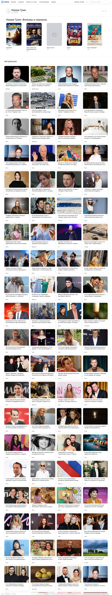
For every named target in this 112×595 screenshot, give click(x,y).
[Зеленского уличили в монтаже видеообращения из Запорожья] (16, 78)
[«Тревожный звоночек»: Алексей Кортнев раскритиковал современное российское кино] (95, 78)
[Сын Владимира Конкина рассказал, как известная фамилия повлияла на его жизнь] (43, 157)
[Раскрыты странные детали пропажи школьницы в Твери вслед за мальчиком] (43, 315)
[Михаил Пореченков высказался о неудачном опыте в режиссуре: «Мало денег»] (95, 341)
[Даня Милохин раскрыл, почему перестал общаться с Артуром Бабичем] (95, 473)
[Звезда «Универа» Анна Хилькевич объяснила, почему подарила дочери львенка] (43, 499)
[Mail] (2, 2)
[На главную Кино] (6, 2)
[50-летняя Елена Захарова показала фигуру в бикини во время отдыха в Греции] (43, 525)
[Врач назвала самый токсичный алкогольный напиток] (95, 315)
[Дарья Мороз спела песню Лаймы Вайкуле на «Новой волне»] (43, 473)
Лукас (69, 47)
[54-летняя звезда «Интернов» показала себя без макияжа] (69, 341)
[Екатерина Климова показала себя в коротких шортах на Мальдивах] (95, 210)
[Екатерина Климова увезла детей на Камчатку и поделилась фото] (16, 183)
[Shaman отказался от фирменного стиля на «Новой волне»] (69, 236)
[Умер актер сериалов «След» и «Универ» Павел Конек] (69, 183)
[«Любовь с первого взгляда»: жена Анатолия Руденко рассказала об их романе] (95, 183)
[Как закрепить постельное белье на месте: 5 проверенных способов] (95, 131)
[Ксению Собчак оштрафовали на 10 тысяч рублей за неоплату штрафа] (16, 420)
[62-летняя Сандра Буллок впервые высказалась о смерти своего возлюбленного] (16, 446)
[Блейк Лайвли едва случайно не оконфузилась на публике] (95, 262)
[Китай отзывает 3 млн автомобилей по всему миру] (43, 104)
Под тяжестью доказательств (31, 48)
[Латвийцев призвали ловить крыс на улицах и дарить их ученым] (43, 394)
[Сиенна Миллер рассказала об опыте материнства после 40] (16, 525)
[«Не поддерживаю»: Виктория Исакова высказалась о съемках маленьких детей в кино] (16, 157)
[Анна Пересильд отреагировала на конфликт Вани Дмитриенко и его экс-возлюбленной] (16, 499)
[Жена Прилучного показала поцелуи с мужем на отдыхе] (95, 394)
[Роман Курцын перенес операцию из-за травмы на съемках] (95, 367)
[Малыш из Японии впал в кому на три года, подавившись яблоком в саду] (69, 499)
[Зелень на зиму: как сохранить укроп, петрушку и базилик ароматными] (43, 78)
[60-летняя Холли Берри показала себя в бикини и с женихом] (16, 289)
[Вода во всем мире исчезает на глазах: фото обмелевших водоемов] (95, 236)
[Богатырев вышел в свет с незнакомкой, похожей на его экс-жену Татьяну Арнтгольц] (43, 210)
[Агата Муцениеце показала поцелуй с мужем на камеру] (16, 578)
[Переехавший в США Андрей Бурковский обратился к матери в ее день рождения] (69, 78)
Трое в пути (50, 47)
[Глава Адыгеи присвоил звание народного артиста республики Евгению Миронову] (16, 473)
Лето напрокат (92, 47)
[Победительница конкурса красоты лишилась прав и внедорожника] (69, 131)
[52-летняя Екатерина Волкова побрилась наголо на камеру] (95, 499)
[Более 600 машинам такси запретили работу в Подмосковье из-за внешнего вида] (95, 446)
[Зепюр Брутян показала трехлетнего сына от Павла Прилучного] (69, 446)
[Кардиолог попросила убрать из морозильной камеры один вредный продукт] (43, 131)
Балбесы (9, 47)
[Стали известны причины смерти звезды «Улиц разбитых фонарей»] (95, 420)
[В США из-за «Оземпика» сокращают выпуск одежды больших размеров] (43, 289)
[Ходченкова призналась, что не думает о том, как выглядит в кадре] (43, 341)
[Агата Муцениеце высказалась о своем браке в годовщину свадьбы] (95, 289)
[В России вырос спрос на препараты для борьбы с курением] (43, 236)
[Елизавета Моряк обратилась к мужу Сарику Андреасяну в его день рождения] (43, 552)
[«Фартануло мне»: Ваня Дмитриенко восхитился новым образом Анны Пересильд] (16, 236)
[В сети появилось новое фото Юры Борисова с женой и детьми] (69, 525)
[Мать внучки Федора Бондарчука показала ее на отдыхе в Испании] (43, 367)
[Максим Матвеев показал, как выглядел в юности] (69, 289)
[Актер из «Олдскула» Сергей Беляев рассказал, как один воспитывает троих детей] (69, 157)
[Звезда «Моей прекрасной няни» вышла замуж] (69, 367)
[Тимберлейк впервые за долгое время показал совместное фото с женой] (69, 578)
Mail (3, 593)
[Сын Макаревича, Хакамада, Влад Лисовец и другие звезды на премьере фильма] (95, 104)
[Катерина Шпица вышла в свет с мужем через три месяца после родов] (95, 157)
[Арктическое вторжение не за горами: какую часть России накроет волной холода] (69, 210)
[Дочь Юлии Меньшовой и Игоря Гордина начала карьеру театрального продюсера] (95, 525)
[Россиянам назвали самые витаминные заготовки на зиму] (43, 578)
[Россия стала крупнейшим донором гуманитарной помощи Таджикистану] (69, 473)
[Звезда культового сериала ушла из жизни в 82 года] (43, 446)
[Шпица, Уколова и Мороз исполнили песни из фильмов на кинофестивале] (16, 262)
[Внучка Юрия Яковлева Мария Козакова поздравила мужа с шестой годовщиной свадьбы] (16, 394)
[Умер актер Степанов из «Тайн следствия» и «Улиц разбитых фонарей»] (43, 262)
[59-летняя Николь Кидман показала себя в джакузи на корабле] (43, 420)
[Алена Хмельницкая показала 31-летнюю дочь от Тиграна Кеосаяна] (16, 131)
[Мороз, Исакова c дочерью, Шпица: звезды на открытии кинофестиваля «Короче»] (16, 367)
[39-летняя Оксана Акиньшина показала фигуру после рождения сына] (16, 341)
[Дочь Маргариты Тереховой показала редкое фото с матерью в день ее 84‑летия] (43, 183)
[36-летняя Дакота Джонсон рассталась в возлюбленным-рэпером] (16, 552)
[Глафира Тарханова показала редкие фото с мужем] (16, 210)
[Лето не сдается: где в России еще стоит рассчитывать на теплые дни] (95, 552)
